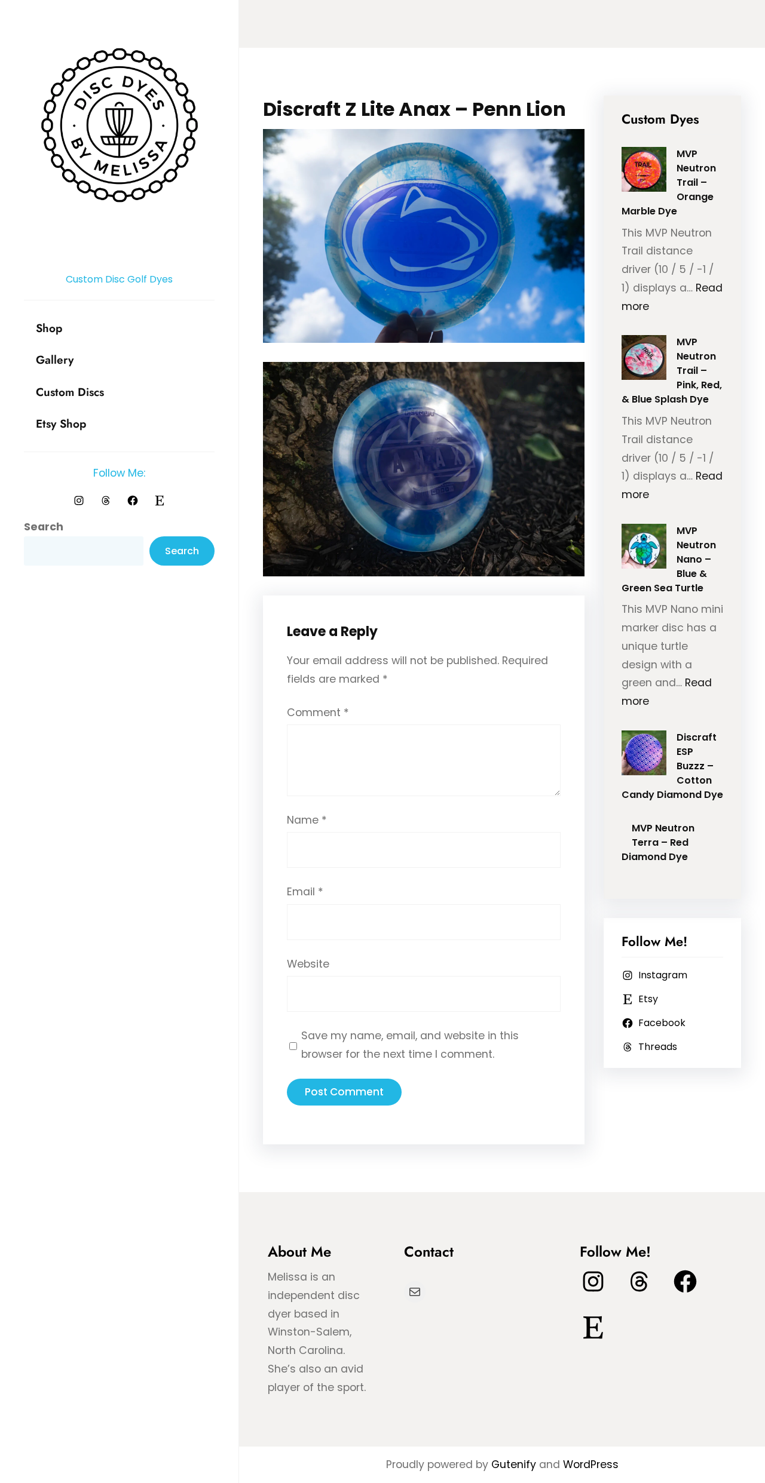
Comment (318, 712)
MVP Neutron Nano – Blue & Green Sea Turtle (669, 559)
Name (307, 820)
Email (305, 892)
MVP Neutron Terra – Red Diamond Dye (658, 842)
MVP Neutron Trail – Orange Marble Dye (669, 182)
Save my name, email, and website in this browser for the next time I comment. (410, 1044)
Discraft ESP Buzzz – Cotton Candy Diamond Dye (672, 766)
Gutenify (515, 1464)
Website (308, 964)
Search (43, 527)
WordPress (591, 1464)
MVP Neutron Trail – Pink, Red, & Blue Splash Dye (672, 370)
